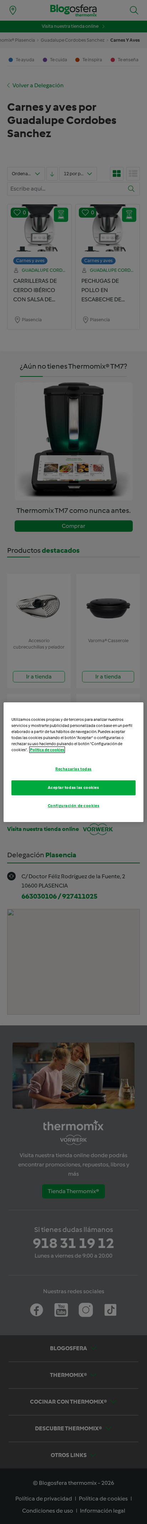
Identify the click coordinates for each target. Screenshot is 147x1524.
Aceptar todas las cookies (73, 787)
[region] (73, 762)
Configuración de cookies (74, 805)
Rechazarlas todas (73, 768)
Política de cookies (47, 749)
